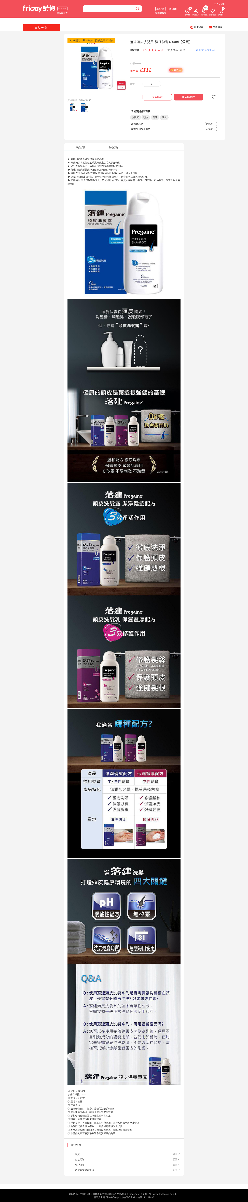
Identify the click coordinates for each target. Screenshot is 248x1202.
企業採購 (160, 8)
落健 (164, 117)
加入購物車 (188, 97)
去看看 (209, 124)
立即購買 (157, 97)
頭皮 (145, 117)
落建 (155, 117)
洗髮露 (135, 117)
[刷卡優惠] (196, 27)
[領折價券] (215, 27)
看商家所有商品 (205, 50)
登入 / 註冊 (219, 4)
